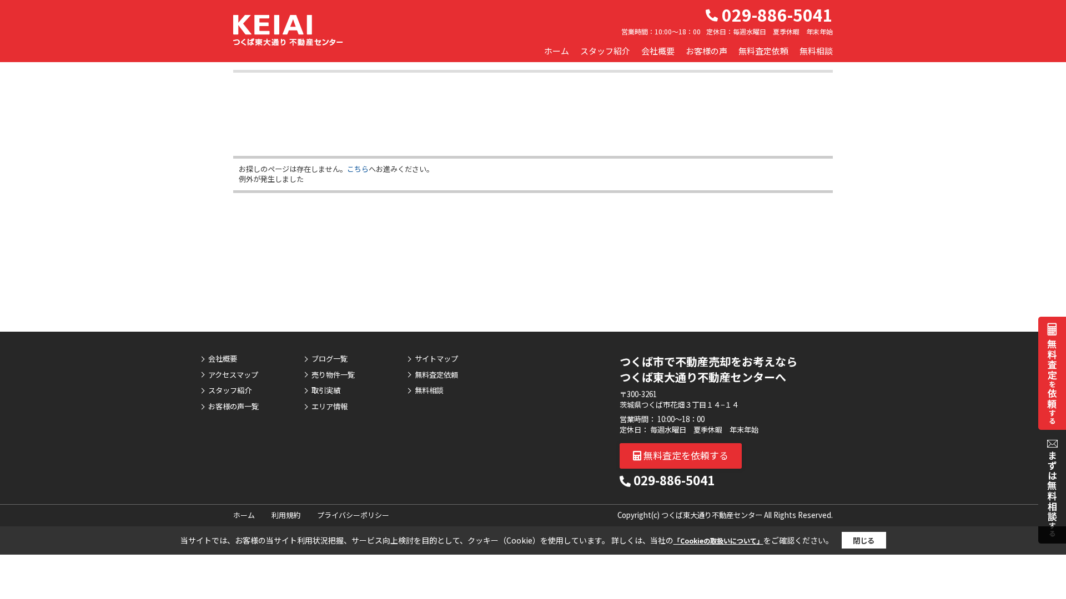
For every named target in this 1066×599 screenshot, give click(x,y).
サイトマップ (436, 359)
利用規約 (285, 515)
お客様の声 (706, 51)
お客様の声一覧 (233, 407)
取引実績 (325, 390)
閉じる (863, 540)
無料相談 (816, 51)
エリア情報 (329, 407)
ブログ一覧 (329, 359)
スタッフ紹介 (605, 51)
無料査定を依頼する (684, 455)
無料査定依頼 (763, 51)
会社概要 (658, 51)
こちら (358, 169)
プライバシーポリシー (353, 515)
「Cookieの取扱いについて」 (718, 540)
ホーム (556, 51)
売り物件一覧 (333, 375)
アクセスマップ (233, 375)
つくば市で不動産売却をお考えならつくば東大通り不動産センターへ (708, 369)
